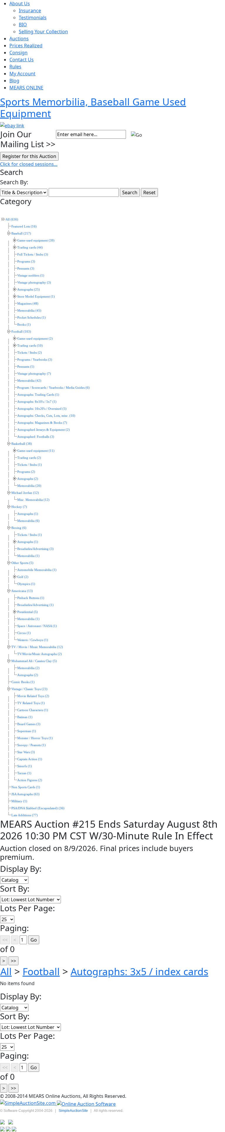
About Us (19, 3)
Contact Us (21, 59)
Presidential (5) (27, 612)
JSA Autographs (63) (25, 794)
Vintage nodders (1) (30, 275)
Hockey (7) (19, 506)
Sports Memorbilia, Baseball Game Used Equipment (93, 107)
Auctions (19, 38)
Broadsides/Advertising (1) (35, 605)
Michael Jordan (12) (25, 492)
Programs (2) (26, 471)
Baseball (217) (21, 233)
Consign (18, 52)
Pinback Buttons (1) (30, 598)
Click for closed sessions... (28, 164)
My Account (22, 73)
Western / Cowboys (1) (32, 640)
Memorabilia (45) (29, 310)
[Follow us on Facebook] (10, 1121)
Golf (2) (22, 577)
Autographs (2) (27, 478)
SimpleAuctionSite (73, 1111)
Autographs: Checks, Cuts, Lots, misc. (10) (46, 415)
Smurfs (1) (24, 766)
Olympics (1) (26, 584)
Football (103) (21, 331)
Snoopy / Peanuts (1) (31, 745)
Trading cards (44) (30, 247)
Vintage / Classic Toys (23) (29, 689)
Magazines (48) (27, 303)
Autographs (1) (27, 513)
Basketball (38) (21, 443)
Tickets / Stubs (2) (29, 352)
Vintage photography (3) (34, 282)
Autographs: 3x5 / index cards (139, 971)
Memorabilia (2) (28, 668)
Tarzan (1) (24, 773)
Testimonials (33, 17)
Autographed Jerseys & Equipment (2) (43, 429)
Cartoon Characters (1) (32, 710)
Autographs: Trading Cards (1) (38, 394)
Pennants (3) (25, 268)
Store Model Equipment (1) (36, 296)
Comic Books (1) (23, 682)
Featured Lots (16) (24, 226)
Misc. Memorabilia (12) (33, 499)
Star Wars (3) (26, 752)
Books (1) (24, 324)
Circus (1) (24, 633)
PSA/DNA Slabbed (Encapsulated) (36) (37, 808)
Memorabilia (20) (29, 485)
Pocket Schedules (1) (31, 317)
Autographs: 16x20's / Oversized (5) (42, 408)
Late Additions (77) (24, 815)
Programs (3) (26, 261)
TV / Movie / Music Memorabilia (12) (37, 647)
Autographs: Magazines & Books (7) (42, 422)
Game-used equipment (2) (35, 338)
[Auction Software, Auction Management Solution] (28, 1103)
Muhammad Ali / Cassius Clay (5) (34, 661)
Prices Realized (25, 45)
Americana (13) (22, 591)
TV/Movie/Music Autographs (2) (39, 654)
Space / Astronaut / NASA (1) (37, 626)
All (6, 971)
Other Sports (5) (22, 563)
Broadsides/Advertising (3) (35, 549)
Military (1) (19, 801)
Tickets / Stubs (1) (29, 464)
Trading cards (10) (30, 345)
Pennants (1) (25, 366)
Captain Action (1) (29, 759)
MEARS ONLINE (26, 87)
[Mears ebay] (12, 125)
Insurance (30, 10)
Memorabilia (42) (29, 380)
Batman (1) (25, 717)
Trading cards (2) (29, 457)
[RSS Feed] (2, 1121)
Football (41, 971)
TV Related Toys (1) (31, 703)
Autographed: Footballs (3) (35, 436)
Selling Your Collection (43, 31)
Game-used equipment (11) (35, 450)
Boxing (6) (18, 527)
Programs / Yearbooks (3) (34, 359)
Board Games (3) (28, 724)
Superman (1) (26, 731)
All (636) (12, 219)
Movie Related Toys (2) (33, 696)
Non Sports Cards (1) (25, 787)
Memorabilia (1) (28, 556)
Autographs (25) (28, 289)
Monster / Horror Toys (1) (35, 738)
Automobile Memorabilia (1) (37, 570)
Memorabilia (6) (28, 520)
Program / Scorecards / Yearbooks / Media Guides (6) (53, 387)
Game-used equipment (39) (35, 240)
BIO (23, 24)
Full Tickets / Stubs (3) (32, 254)
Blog (14, 80)
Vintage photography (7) (34, 373)
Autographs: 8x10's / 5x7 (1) (37, 401)
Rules (15, 66)
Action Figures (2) (29, 780)
